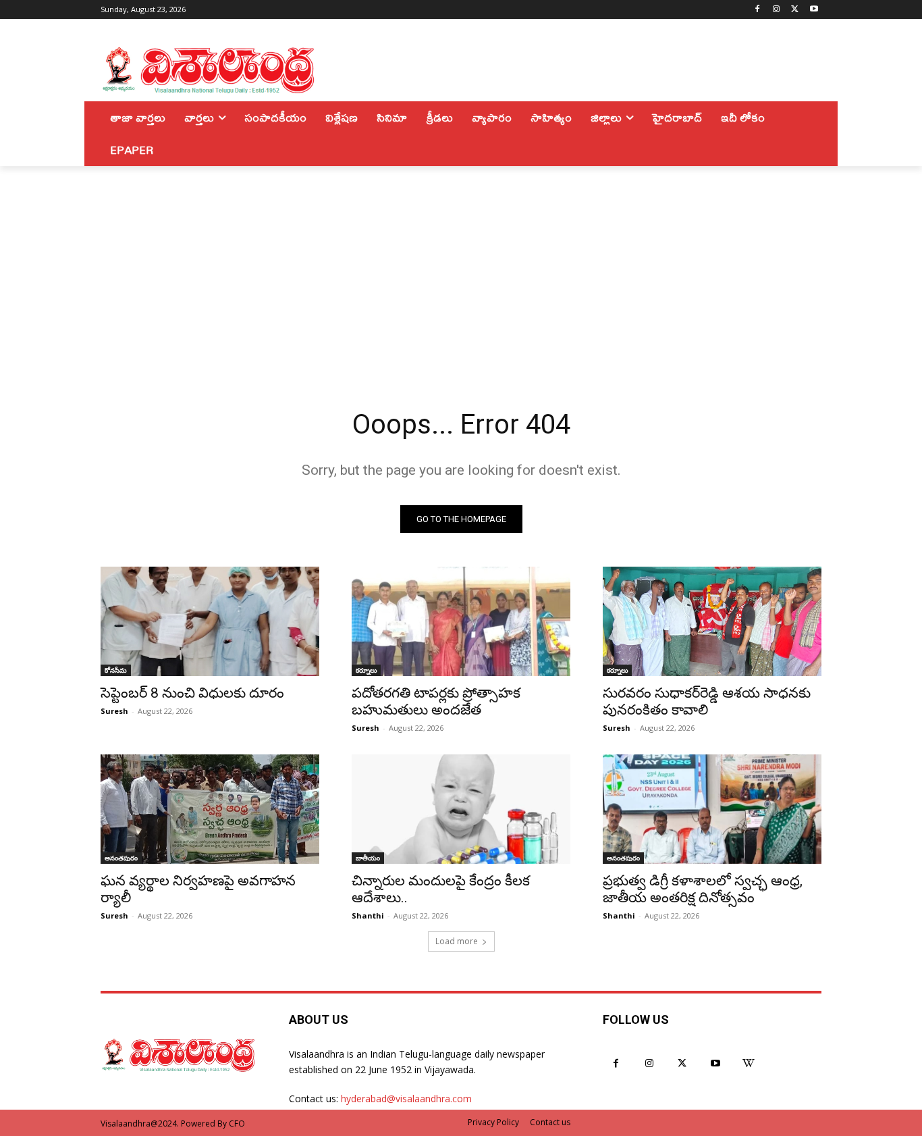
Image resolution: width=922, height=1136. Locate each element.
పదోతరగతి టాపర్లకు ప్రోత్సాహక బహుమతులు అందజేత (436, 701)
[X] (795, 10)
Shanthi (368, 915)
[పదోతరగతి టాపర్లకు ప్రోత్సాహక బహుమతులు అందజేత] (461, 621)
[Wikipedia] (749, 1063)
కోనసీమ (116, 670)
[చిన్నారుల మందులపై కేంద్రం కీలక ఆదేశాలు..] (461, 809)
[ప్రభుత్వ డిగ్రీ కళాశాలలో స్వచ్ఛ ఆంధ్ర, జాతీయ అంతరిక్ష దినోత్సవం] (712, 809)
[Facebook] (757, 10)
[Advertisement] (461, 267)
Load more (456, 941)
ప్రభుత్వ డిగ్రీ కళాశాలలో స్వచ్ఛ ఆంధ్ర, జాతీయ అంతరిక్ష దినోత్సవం (703, 889)
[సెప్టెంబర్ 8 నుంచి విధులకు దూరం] (210, 621)
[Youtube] (813, 10)
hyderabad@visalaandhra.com (406, 1098)
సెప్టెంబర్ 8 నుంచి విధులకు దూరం (192, 693)
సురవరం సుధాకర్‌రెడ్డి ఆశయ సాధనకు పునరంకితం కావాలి (707, 701)
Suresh (114, 711)
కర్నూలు (366, 670)
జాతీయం (368, 857)
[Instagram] (776, 10)
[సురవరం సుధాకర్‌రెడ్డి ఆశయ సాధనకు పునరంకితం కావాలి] (712, 621)
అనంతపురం (121, 857)
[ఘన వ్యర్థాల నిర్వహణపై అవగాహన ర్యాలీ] (210, 809)
